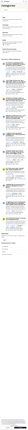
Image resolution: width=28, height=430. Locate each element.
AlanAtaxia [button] (12, 177)
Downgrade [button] (12, 227)
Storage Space (18, 92)
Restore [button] (7, 73)
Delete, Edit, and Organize (11, 74)
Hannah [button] (13, 92)
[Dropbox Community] (7, 1)
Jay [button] (19, 161)
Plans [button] (7, 227)
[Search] (24, 1)
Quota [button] (7, 143)
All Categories (5, 246)
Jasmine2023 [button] (12, 194)
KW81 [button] (16, 73)
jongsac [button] (11, 161)
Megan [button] (12, 110)
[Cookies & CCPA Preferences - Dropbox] (14, 423)
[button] (3, 64)
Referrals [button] (21, 142)
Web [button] (13, 175)
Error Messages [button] (20, 106)
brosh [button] (21, 210)
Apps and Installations (10, 162)
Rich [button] (12, 228)
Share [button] (13, 210)
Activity (3, 251)
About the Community (7, 254)
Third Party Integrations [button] (20, 175)
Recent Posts (5, 249)
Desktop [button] (13, 89)
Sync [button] (7, 90)
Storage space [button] (19, 71)
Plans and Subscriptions (18, 228)
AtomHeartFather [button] (16, 90)
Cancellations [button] (19, 225)
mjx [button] (20, 227)
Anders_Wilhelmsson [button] (14, 126)
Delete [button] (14, 71)
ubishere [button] (15, 108)
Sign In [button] (4, 240)
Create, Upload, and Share (20, 110)
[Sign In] (26, 1)
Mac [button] (22, 159)
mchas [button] (15, 143)
